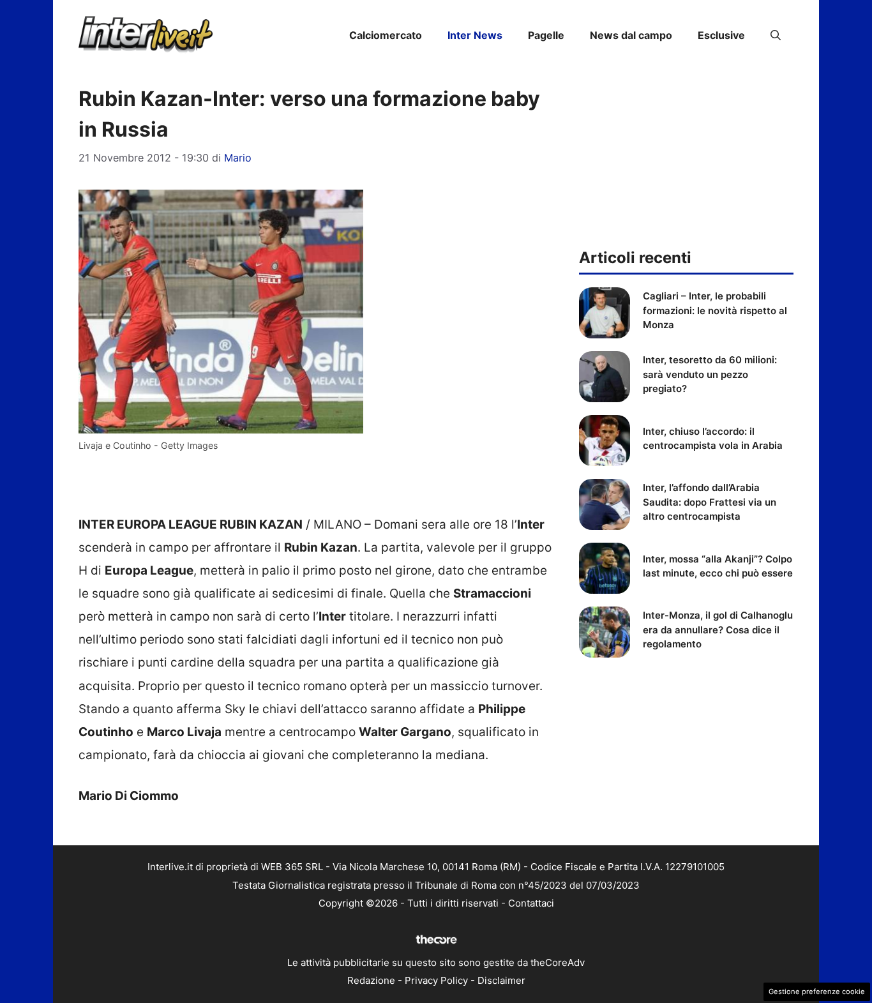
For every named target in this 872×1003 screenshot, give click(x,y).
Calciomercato (385, 35)
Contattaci (531, 903)
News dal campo (631, 35)
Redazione (371, 980)
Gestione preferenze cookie (817, 991)
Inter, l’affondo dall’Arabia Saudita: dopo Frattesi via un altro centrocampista (709, 501)
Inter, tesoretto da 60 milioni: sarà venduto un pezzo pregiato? (710, 374)
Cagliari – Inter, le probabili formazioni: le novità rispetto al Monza (715, 310)
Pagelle (546, 35)
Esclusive (721, 35)
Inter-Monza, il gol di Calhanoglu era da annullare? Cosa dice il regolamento (718, 629)
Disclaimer (501, 980)
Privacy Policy (436, 980)
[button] (775, 35)
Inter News (474, 35)
